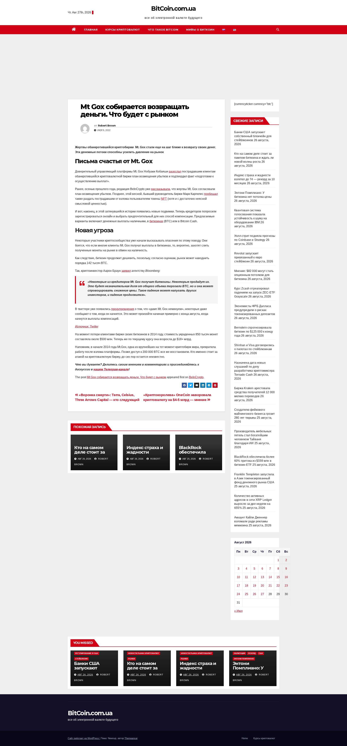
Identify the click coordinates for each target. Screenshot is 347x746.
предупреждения (122, 308)
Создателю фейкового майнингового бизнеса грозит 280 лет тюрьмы (254, 413)
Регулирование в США (86, 653)
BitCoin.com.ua (173, 8)
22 (278, 585)
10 (238, 577)
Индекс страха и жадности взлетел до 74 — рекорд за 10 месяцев (254, 179)
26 (254, 594)
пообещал (211, 193)
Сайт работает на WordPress (84, 738)
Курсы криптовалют (122, 29)
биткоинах (156, 221)
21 (270, 585)
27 (262, 594)
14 (270, 577)
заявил (126, 270)
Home (245, 738)
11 (246, 577)
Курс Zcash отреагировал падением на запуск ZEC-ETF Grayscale (254, 292)
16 (286, 577)
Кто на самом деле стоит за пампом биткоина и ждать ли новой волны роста (254, 157)
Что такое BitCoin (163, 29)
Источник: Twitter (86, 326)
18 (246, 585)
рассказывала (160, 189)
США (261, 653)
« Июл (238, 610)
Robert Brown (107, 125)
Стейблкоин (81, 659)
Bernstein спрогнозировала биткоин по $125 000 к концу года (253, 331)
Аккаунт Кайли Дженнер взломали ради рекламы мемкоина (251, 521)
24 (238, 594)
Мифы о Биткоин (200, 29)
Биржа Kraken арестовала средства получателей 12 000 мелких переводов (254, 392)
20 (262, 585)
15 (278, 577)
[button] (277, 29)
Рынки (131, 659)
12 (254, 577)
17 (238, 585)
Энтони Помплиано (244, 659)
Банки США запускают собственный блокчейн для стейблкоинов (252, 136)
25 (246, 594)
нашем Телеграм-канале (111, 369)
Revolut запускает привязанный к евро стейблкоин (248, 257)
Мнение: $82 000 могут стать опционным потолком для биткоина (253, 274)
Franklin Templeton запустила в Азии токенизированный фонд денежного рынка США (254, 478)
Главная (91, 29)
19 (254, 585)
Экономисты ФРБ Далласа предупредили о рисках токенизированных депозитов (254, 310)
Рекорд (252, 653)
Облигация (239, 653)
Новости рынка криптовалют (143, 653)
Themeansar (131, 738)
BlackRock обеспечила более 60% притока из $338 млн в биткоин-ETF (254, 460)
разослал (175, 171)
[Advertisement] (173, 61)
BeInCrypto (196, 377)
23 (286, 585)
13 (262, 577)
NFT (164, 198)
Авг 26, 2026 (85, 674)
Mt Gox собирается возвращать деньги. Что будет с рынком (126, 377)
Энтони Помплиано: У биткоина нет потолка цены (248, 670)
